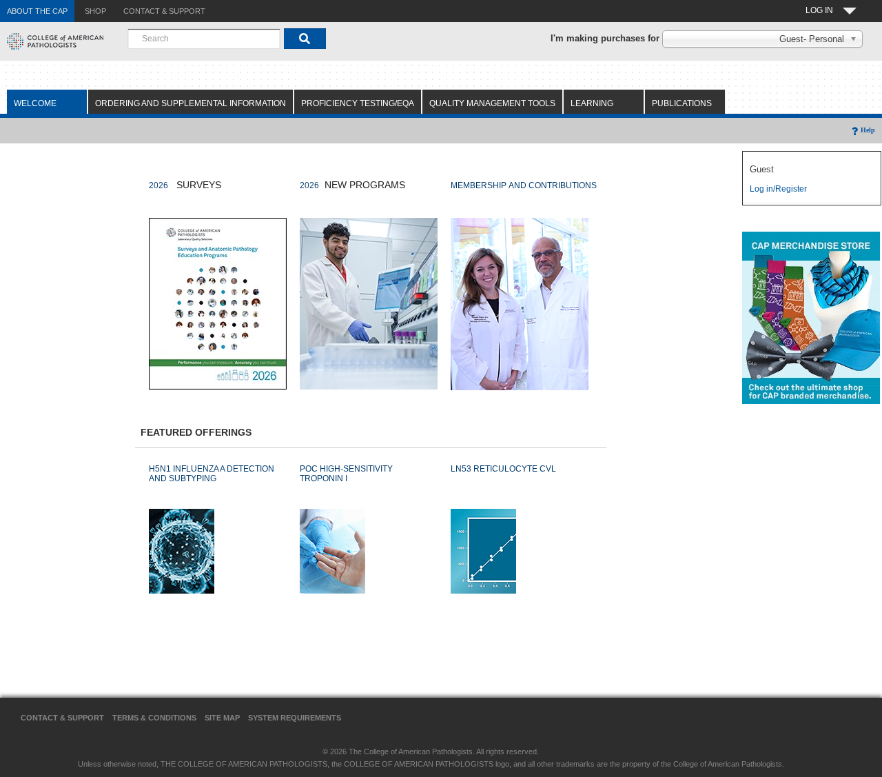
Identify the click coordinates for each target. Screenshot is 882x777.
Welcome (35, 103)
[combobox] (203, 38)
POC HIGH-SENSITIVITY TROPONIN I (346, 473)
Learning (592, 103)
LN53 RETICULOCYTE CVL (503, 469)
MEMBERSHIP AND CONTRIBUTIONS (524, 185)
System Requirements (294, 718)
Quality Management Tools (492, 103)
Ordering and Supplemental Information (190, 103)
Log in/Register (778, 189)
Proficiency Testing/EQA (357, 103)
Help (868, 130)
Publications (682, 103)
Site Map (222, 718)
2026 (158, 185)
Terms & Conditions (154, 718)
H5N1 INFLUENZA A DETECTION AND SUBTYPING (211, 473)
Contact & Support (62, 718)
